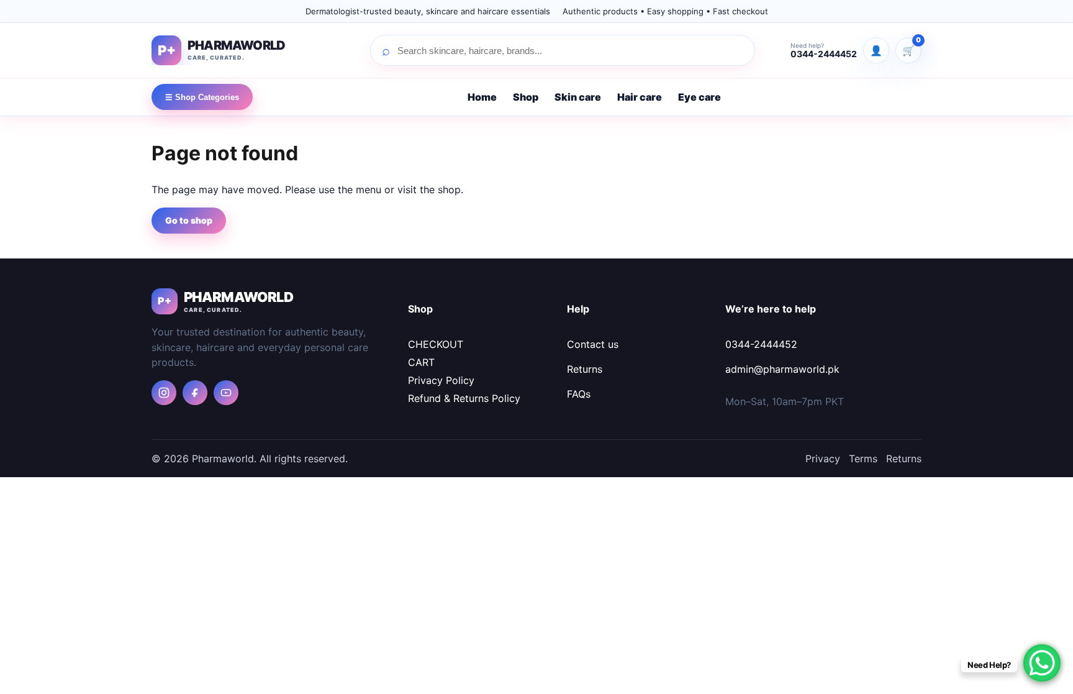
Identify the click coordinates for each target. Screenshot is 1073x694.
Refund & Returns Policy (464, 398)
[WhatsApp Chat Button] (1042, 663)
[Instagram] (164, 392)
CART (421, 362)
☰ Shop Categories (202, 97)
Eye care (699, 97)
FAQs (579, 394)
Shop (525, 97)
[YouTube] (226, 392)
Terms (863, 458)
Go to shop (188, 220)
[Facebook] (195, 392)
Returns (584, 369)
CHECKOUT (435, 344)
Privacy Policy (441, 380)
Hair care (639, 97)
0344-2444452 (761, 344)
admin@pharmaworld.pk (782, 369)
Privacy (822, 458)
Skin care (578, 97)
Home (482, 97)
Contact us (592, 344)
